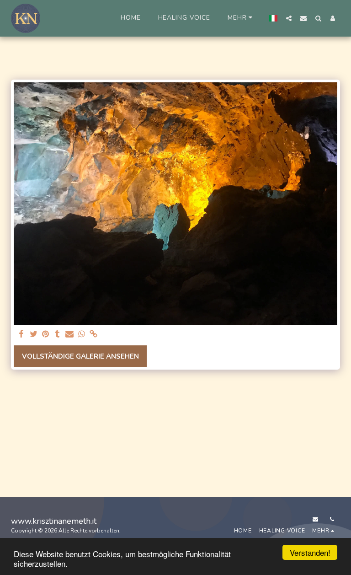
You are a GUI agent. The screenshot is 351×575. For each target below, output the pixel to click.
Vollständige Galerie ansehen (80, 356)
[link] (93, 334)
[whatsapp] (81, 334)
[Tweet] (33, 334)
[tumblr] (57, 334)
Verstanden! (310, 552)
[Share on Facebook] (21, 334)
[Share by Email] (69, 334)
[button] (289, 18)
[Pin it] (45, 334)
